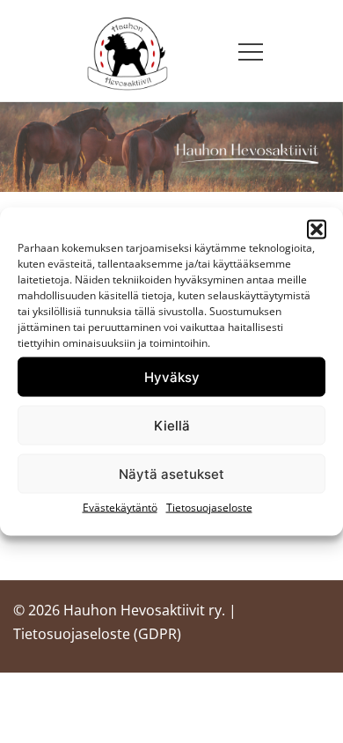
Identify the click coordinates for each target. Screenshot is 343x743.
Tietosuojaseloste (209, 507)
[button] (316, 230)
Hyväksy (172, 376)
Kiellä (172, 424)
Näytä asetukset (171, 473)
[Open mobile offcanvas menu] (250, 51)
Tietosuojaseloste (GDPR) (97, 634)
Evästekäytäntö (120, 507)
